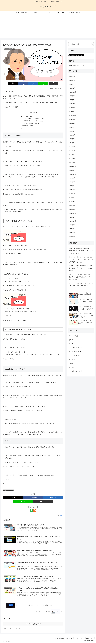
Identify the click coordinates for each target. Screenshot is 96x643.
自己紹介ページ (90, 638)
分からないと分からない (29, 116)
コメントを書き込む (33, 624)
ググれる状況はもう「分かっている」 (34, 118)
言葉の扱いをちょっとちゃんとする (35, 121)
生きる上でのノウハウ (9, 490)
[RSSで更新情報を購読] (34, 510)
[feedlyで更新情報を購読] (31, 510)
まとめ (24, 128)
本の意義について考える (29, 125)
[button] (53, 83)
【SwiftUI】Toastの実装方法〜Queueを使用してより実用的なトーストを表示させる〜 (81, 268)
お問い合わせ (69, 638)
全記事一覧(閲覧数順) (60, 638)
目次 (31, 112)
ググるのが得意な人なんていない (33, 123)
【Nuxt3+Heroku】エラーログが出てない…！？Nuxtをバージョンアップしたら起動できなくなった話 (81, 259)
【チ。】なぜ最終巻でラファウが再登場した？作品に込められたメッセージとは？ (81, 285)
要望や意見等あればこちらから (77, 65)
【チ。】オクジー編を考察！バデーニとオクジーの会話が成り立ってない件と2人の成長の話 (81, 277)
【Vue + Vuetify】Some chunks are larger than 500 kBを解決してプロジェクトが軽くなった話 (81, 251)
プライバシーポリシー (79, 638)
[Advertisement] (48, 27)
